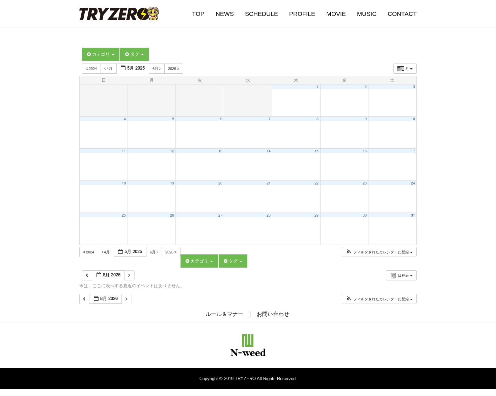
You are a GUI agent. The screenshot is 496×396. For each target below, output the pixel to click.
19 (172, 182)
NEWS (225, 13)
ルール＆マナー (224, 314)
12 (172, 150)
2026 (172, 68)
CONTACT (402, 13)
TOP (198, 13)
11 (124, 150)
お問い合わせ (273, 314)
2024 (93, 68)
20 (220, 182)
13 (220, 150)
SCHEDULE (261, 13)
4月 (109, 68)
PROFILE (302, 13)
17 (413, 150)
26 (172, 215)
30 (365, 215)
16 (365, 150)
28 (269, 215)
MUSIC (367, 13)
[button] (379, 251)
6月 (156, 68)
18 (124, 182)
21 (269, 182)
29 (316, 215)
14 (269, 150)
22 (316, 182)
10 (413, 118)
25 (124, 215)
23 (365, 182)
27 (220, 215)
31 (413, 215)
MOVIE (336, 13)
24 (413, 182)
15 (316, 150)
